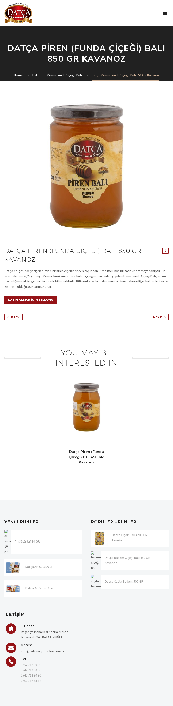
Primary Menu (165, 13)
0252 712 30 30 (31, 665)
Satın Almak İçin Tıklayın (30, 300)
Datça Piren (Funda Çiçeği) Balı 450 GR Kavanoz (86, 457)
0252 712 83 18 (31, 680)
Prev (15, 317)
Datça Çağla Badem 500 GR (124, 581)
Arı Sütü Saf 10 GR (27, 541)
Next (157, 317)
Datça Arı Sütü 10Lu (39, 588)
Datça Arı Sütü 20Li (38, 567)
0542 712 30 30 (31, 670)
